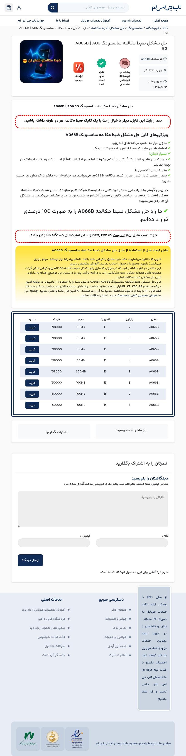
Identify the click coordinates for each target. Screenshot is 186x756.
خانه (165, 28)
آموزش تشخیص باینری (84, 264)
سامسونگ (135, 28)
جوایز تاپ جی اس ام (31, 21)
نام (164, 536)
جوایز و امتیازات (116, 619)
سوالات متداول (55, 646)
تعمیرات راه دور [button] (132, 21)
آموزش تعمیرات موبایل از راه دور (43, 609)
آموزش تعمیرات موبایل (95, 21)
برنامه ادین (33, 282)
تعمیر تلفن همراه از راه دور (47, 628)
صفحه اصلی (161, 21)
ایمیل (85, 536)
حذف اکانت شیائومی (51, 637)
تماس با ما (120, 628)
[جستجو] (53, 8)
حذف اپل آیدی (117, 646)
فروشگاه (152, 28)
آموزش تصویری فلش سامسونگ (137, 295)
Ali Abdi (145, 59)
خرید (32, 327)
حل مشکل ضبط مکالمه (107, 28)
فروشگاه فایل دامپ (51, 619)
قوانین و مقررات (115, 637)
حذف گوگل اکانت (53, 655)
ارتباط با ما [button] (62, 21)
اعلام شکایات (118, 655)
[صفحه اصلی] (166, 7)
